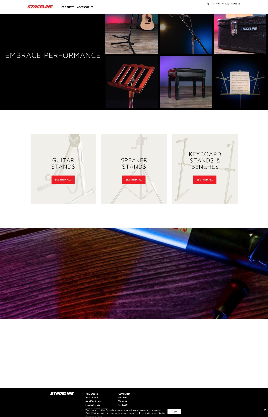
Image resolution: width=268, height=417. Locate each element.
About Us (216, 3)
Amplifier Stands (93, 401)
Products (67, 7)
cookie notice (155, 410)
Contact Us (235, 3)
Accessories (85, 7)
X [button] (265, 409)
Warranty (225, 3)
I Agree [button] (174, 411)
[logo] (40, 6)
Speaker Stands (92, 405)
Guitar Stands (91, 397)
